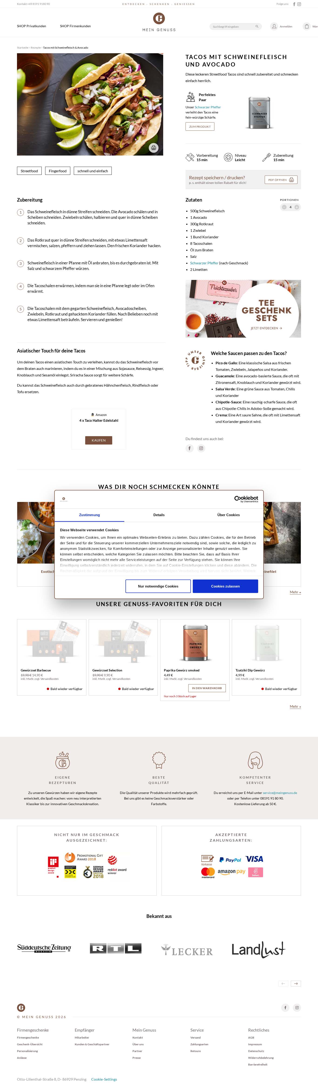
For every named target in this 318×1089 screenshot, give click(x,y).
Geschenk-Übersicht (30, 1044)
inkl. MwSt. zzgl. (31, 679)
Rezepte (36, 47)
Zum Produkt (200, 126)
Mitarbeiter (82, 1037)
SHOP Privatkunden (31, 26)
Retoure (195, 1051)
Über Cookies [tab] (228, 515)
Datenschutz (256, 1051)
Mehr (295, 592)
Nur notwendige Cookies (158, 586)
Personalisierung (27, 1051)
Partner (137, 1051)
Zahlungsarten (199, 1044)
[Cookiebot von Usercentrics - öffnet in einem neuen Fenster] (237, 499)
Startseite (22, 47)
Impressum (255, 1044)
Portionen (289, 200)
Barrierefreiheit (257, 1064)
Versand (195, 1037)
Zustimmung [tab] (89, 515)
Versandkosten (50, 679)
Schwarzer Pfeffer (208, 107)
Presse (136, 1057)
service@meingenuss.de (280, 793)
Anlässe (22, 1057)
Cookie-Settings (104, 1079)
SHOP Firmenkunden (75, 26)
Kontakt (137, 1037)
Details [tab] (159, 515)
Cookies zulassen (225, 586)
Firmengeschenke (28, 1037)
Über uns (138, 1044)
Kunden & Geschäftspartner (92, 1044)
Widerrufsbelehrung (261, 1057)
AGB (251, 1037)
